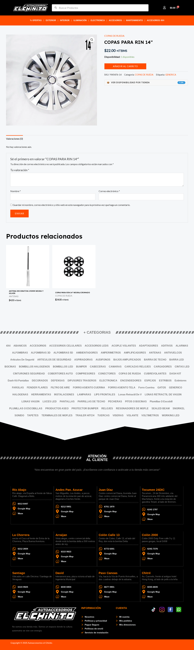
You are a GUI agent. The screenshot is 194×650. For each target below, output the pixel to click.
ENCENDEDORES (130, 380)
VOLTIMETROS (150, 415)
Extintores (180, 380)
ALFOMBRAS (20, 352)
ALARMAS (182, 345)
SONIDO (19, 415)
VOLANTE (132, 415)
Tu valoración (19, 170)
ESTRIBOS (165, 380)
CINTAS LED (182, 366)
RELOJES (107, 408)
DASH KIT (175, 373)
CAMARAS (115, 366)
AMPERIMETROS (111, 352)
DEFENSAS (58, 380)
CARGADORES (163, 366)
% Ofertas (36, 20)
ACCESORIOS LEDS (97, 345)
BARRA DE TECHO (155, 359)
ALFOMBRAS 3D (40, 352)
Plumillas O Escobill (161, 401)
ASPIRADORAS (83, 359)
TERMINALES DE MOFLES (57, 415)
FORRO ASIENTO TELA (121, 387)
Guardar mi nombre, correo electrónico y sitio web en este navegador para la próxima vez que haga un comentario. (71, 204)
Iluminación (80, 20)
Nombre (15, 191)
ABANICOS (20, 345)
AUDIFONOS (103, 359)
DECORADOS (40, 380)
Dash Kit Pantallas (18, 380)
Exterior (51, 20)
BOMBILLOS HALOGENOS (34, 366)
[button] (92, 39)
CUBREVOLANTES (155, 373)
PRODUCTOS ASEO (57, 408)
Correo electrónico (109, 191)
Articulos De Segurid (22, 359)
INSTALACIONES (64, 394)
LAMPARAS (84, 394)
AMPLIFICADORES (135, 352)
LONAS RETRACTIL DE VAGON (163, 394)
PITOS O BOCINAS (136, 401)
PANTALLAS (67, 401)
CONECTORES (107, 373)
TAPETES (32, 415)
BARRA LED (176, 359)
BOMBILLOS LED (63, 366)
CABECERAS (98, 366)
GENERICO (175, 387)
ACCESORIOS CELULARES (65, 345)
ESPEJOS (150, 380)
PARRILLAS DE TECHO (91, 401)
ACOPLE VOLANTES (124, 345)
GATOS (161, 387)
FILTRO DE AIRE (60, 387)
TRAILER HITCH (84, 415)
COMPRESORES (85, 373)
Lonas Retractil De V (130, 394)
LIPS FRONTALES (104, 394)
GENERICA (170, 74)
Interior (64, 20)
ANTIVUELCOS (173, 352)
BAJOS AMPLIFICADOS (127, 359)
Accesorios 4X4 (155, 20)
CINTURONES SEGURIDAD (29, 373)
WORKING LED (170, 415)
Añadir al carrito (125, 66)
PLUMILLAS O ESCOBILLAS (25, 408)
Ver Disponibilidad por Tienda (145, 82)
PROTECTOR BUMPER (85, 408)
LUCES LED (50, 401)
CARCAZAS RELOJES (138, 366)
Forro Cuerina (146, 387)
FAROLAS (18, 387)
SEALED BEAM (161, 408)
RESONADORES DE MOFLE (132, 408)
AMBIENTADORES (87, 352)
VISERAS (118, 415)
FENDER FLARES (37, 387)
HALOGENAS (20, 394)
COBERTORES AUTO (60, 373)
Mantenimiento (134, 20)
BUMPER (81, 366)
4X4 (8, 345)
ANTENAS (155, 352)
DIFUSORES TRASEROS (82, 380)
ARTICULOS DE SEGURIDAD (54, 359)
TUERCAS (103, 415)
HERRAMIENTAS (41, 394)
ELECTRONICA (98, 20)
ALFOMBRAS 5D (63, 352)
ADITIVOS (167, 345)
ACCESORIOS (115, 20)
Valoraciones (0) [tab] (14, 138)
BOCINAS (10, 366)
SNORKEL (179, 408)
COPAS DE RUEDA (114, 35)
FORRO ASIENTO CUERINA (89, 387)
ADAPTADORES (148, 345)
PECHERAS (115, 401)
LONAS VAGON (31, 401)
